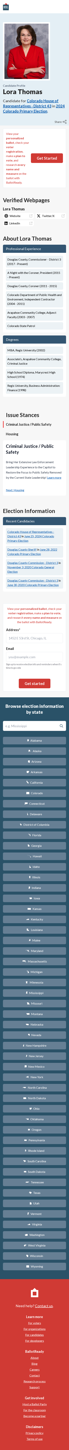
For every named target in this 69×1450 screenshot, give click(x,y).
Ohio (34, 1108)
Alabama (34, 740)
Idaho (34, 866)
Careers (35, 1369)
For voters (34, 1323)
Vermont (34, 1213)
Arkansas (34, 772)
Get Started (47, 158)
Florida (34, 835)
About (35, 1357)
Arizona (34, 761)
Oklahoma (35, 1119)
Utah (34, 1203)
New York (34, 1077)
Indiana (34, 887)
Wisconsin (34, 1256)
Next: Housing (15, 490)
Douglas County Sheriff (22, 549)
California (34, 782)
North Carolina (34, 1087)
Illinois (34, 877)
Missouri (34, 1003)
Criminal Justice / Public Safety (29, 424)
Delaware (34, 814)
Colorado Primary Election (33, 585)
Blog (34, 1363)
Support (34, 1387)
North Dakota (34, 1098)
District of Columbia (34, 824)
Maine (34, 940)
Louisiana (34, 929)
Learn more (54, 477)
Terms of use (34, 1439)
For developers (34, 1340)
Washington (35, 1235)
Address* (13, 630)
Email (10, 649)
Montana (34, 1014)
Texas (34, 1192)
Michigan (34, 972)
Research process (35, 1381)
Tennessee (34, 1182)
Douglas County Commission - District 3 (32, 562)
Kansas (34, 908)
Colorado (34, 793)
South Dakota (34, 1171)
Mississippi (34, 993)
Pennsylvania (34, 1140)
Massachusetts (34, 961)
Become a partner (34, 1416)
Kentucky (34, 919)
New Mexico (34, 1066)
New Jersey (34, 1056)
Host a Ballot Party (34, 1404)
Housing (12, 434)
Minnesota (34, 982)
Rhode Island (34, 1150)
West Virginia (34, 1245)
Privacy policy (34, 1433)
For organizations (35, 1329)
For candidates (34, 1335)
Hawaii (34, 856)
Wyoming (34, 1266)
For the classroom (34, 1410)
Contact (34, 1375)
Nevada (34, 1035)
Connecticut (34, 803)
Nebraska (34, 1024)
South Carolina (34, 1161)
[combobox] (34, 638)
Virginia (34, 1224)
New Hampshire (34, 1045)
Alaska (34, 751)
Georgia (35, 845)
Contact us (44, 1305)
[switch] (61, 122)
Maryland (34, 951)
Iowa (34, 898)
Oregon (34, 1129)
